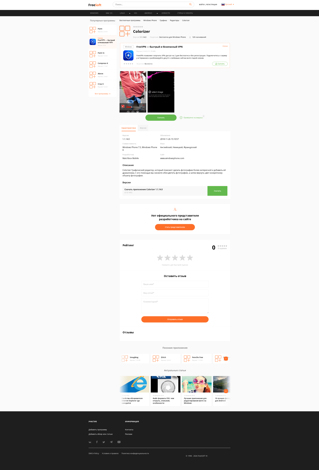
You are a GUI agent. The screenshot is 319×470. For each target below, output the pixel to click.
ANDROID (148, 13)
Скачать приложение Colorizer (143, 189)
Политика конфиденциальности (135, 453)
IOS (135, 13)
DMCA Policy (94, 453)
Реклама (128, 434)
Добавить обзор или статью (101, 434)
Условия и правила (110, 453)
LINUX (122, 13)
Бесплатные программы (130, 20)
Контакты (129, 429)
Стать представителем (175, 227)
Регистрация (211, 4)
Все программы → (102, 93)
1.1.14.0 (139, 37)
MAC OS (109, 13)
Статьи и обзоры (185, 13)
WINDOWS (94, 13)
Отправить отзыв (175, 319)
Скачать (160, 117)
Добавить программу (98, 429)
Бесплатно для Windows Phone (172, 37)
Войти (202, 4)
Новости (166, 13)
